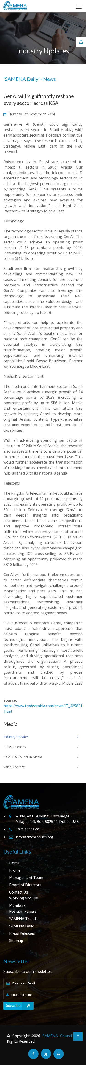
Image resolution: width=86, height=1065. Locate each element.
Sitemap (16, 940)
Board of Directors (25, 884)
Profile (14, 870)
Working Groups (23, 898)
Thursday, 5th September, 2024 (31, 114)
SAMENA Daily (21, 925)
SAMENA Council (58, 1035)
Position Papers (22, 911)
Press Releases (22, 933)
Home (14, 862)
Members (17, 905)
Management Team (26, 877)
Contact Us (18, 892)
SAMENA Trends (23, 918)
